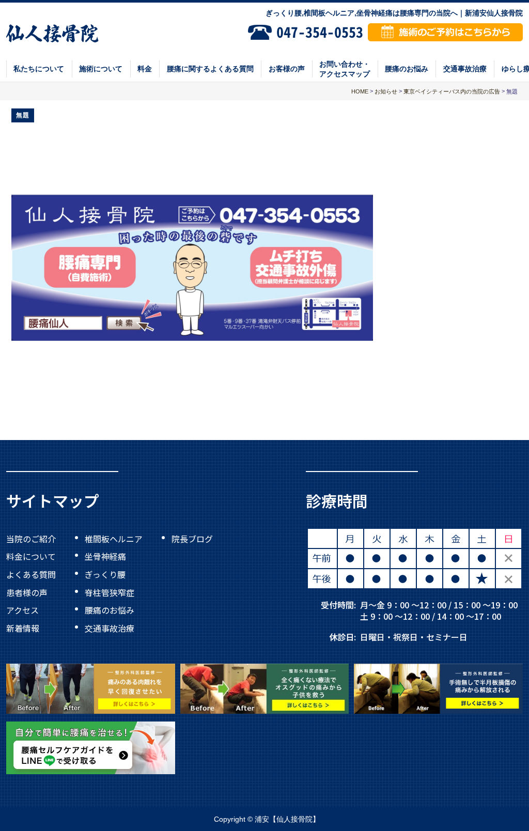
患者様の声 (27, 592)
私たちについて (38, 69)
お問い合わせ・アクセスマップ (344, 68)
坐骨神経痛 (105, 556)
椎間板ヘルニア (114, 538)
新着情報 (22, 628)
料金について (31, 556)
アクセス (22, 610)
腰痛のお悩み (406, 69)
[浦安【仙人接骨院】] (52, 32)
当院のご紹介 (31, 538)
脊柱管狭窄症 (109, 592)
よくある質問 (31, 574)
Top (487, 799)
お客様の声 (287, 69)
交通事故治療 (465, 69)
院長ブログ (192, 538)
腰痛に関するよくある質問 (210, 69)
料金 (144, 69)
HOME (359, 91)
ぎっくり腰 (105, 574)
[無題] (192, 252)
